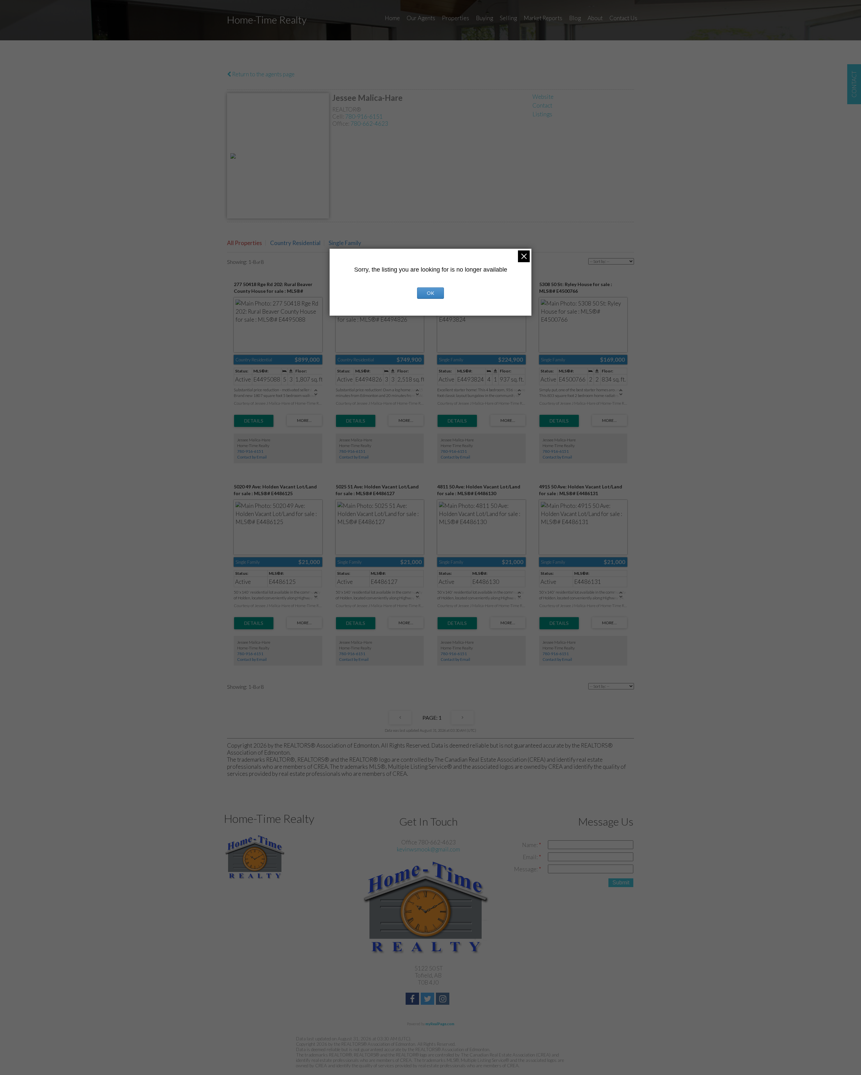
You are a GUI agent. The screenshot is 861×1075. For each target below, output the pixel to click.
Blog (575, 18)
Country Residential (295, 242)
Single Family (345, 242)
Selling (508, 18)
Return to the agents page (263, 74)
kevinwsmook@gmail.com (428, 849)
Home (392, 18)
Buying (484, 18)
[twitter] (428, 999)
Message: (526, 869)
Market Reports (543, 18)
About (595, 18)
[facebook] (413, 999)
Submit (620, 882)
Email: (531, 857)
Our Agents (421, 18)
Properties (455, 18)
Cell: (338, 116)
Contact (542, 105)
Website (543, 96)
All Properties (244, 242)
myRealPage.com (439, 1024)
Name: (530, 844)
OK (430, 293)
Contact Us (623, 18)
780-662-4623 (369, 123)
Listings (542, 114)
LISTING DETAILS (253, 421)
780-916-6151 (364, 116)
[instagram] (443, 999)
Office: (341, 123)
